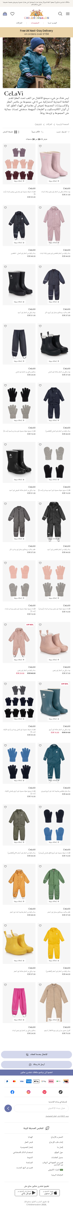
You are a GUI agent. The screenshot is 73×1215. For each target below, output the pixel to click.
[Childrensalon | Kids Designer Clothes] (36, 12)
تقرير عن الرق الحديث (24, 1167)
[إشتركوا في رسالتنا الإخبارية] (8, 1108)
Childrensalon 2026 (36, 1204)
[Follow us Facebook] (12, 1093)
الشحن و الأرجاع (57, 1137)
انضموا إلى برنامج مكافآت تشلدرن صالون (36, 1072)
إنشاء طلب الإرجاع (56, 1142)
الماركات (19, 23)
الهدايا (30, 1137)
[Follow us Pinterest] (44, 1093)
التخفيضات (35, 23)
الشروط (30, 1157)
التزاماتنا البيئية (57, 1175)
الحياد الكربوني (55, 1169)
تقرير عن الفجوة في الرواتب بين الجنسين (52, 1163)
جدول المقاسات (57, 1157)
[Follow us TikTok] (60, 1093)
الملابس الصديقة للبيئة (33, 1128)
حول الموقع (58, 1152)
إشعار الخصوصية (26, 1147)
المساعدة (29, 1162)
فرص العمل (28, 1142)
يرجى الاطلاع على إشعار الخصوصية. (57, 1116)
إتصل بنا (60, 1147)
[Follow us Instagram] (28, 1093)
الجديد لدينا (52, 23)
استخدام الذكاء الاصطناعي (23, 1152)
